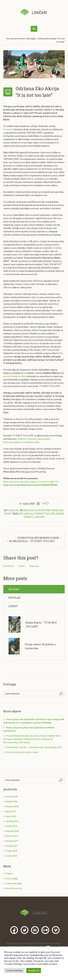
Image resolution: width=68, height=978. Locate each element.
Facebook (8, 566)
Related (13, 589)
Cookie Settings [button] (14, 970)
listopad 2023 (12, 806)
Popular (14, 597)
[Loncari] (34, 12)
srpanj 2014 (11, 855)
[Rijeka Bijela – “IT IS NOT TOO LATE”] (14, 624)
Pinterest (34, 566)
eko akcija (26, 513)
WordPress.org (13, 888)
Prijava (9, 873)
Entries (11, 878)
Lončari (8, 129)
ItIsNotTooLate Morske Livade (38, 537)
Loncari (39, 516)
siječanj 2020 (12, 821)
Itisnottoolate (44, 513)
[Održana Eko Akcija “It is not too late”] (34, 64)
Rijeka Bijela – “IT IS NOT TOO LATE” (32, 541)
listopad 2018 (12, 831)
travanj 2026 (11, 796)
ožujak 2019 (11, 826)
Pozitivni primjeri (50, 510)
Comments (13, 883)
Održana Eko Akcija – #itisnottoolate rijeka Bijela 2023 (34, 747)
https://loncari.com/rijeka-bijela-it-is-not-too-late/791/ (31, 481)
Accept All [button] (33, 970)
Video (7, 513)
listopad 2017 (12, 840)
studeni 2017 (11, 835)
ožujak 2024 (11, 801)
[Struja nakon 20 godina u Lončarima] (14, 646)
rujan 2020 (10, 816)
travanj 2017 (11, 845)
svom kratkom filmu (15, 376)
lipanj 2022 (10, 811)
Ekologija (31, 38)
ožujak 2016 (11, 850)
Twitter (21, 566)
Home (22, 38)
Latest (13, 606)
